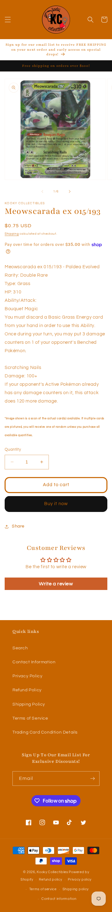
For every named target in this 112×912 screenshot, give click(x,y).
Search (20, 648)
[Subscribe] (92, 778)
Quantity (13, 449)
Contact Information (33, 662)
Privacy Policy (27, 676)
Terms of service (43, 889)
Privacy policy (79, 879)
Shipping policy (76, 889)
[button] (8, 19)
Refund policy (50, 879)
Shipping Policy (28, 704)
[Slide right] (70, 191)
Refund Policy (27, 690)
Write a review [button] (56, 583)
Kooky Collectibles (52, 872)
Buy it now (56, 503)
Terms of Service (30, 718)
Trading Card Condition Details (45, 732)
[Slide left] (42, 191)
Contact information (58, 898)
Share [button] (18, 526)
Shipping (12, 233)
